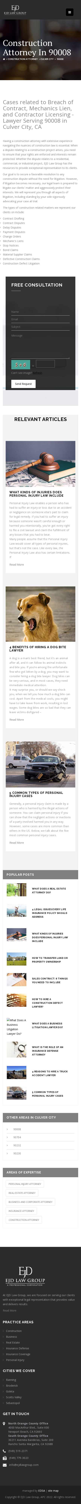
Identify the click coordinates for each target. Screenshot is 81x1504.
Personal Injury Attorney (25, 1184)
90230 (17, 1153)
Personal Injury (15, 1359)
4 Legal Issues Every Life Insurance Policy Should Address (49, 913)
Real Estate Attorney (22, 1193)
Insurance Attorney (21, 1211)
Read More (16, 564)
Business (11, 1336)
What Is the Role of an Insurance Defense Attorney (47, 1051)
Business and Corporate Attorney (30, 1202)
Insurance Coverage (18, 1354)
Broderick (12, 1385)
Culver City (46, 59)
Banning (11, 1379)
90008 (17, 1129)
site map (53, 1490)
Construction (14, 1330)
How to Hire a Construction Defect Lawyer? (47, 1003)
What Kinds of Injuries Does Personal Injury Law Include (50, 937)
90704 (17, 1137)
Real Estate (13, 1342)
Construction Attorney (23, 59)
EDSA (41, 1490)
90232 (17, 1145)
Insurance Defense (17, 1348)
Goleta (10, 1391)
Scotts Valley (13, 1397)
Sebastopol (13, 1403)
